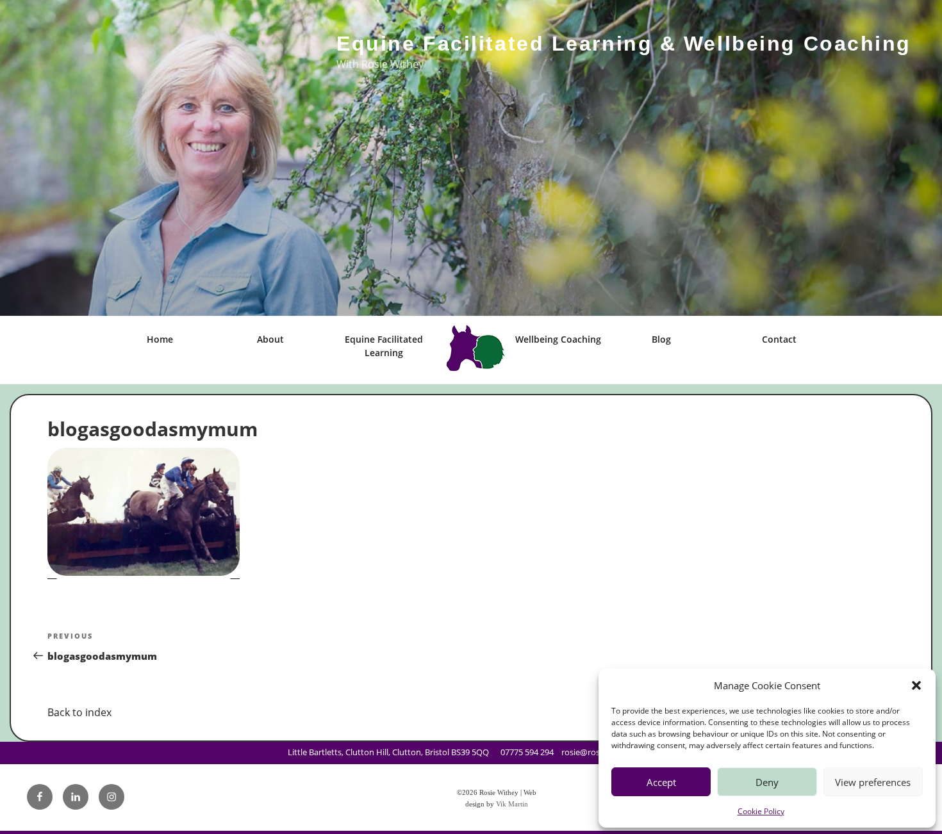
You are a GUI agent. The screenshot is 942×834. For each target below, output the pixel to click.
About (270, 339)
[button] (916, 685)
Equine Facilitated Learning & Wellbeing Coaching (623, 43)
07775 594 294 (527, 752)
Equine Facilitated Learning (384, 346)
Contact (779, 339)
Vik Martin (512, 804)
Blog (661, 339)
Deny (767, 782)
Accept (661, 782)
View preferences (873, 782)
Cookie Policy (761, 811)
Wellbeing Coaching (558, 339)
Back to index (79, 712)
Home (160, 339)
